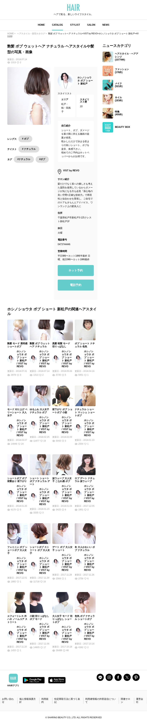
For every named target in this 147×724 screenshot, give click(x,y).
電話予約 (75, 284)
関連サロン (125, 700)
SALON (91, 25)
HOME (41, 25)
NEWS (105, 25)
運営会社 (139, 700)
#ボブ (42, 159)
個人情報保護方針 (27, 700)
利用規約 (44, 700)
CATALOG (57, 25)
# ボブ (25, 138)
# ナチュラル (29, 149)
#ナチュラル (23, 159)
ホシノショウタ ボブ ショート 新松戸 (85, 80)
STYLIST (75, 25)
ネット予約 (75, 270)
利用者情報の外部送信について (100, 700)
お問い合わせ (8, 700)
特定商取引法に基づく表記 (67, 700)
